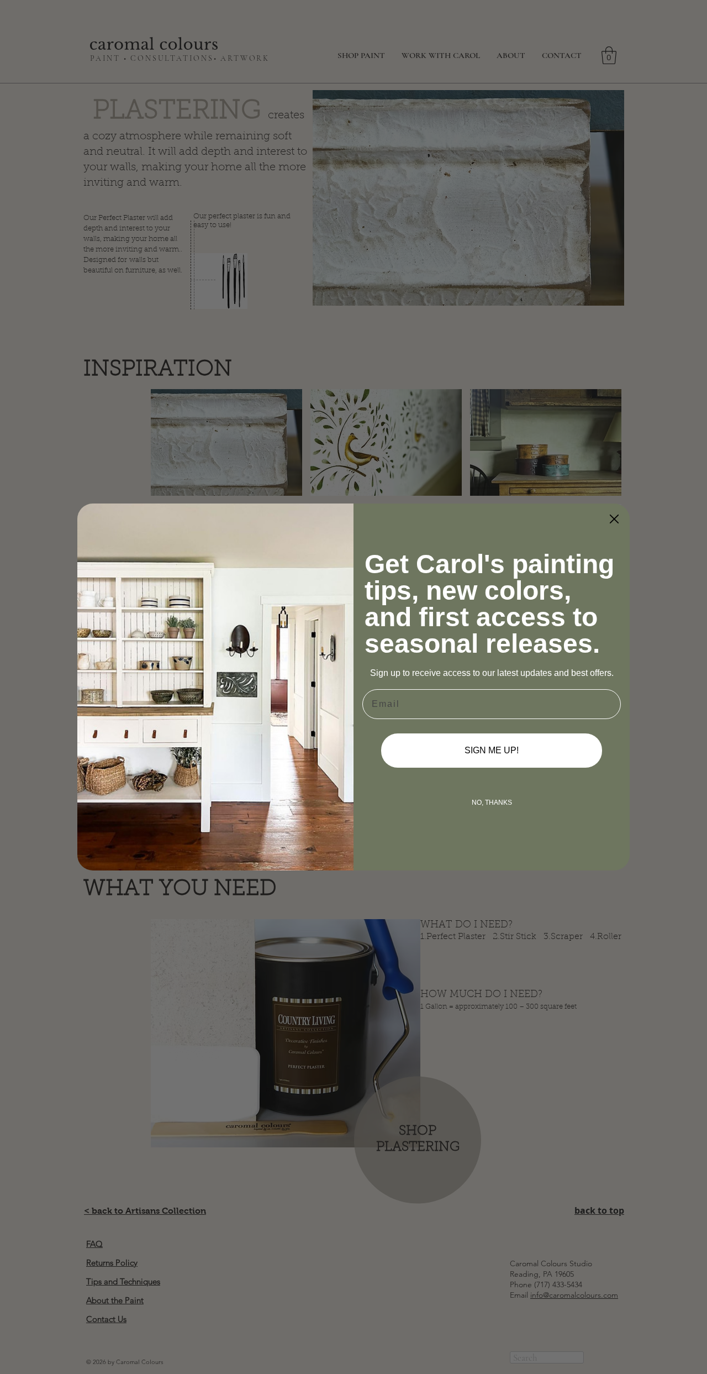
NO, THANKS (492, 802)
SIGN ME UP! (492, 750)
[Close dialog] (614, 519)
